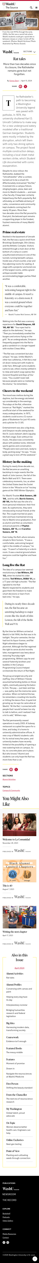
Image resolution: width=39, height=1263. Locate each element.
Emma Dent (14, 81)
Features (10, 1059)
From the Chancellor (16, 1094)
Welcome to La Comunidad (16, 839)
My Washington (14, 1109)
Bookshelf (6, 1214)
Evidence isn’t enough (16, 1042)
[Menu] (36, 5)
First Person (12, 1083)
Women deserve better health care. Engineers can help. (18, 1130)
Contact (6, 1238)
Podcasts (6, 1217)
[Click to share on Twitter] (25, 86)
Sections (27, 52)
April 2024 (19, 968)
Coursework (12, 1037)
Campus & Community (11, 791)
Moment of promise (15, 1064)
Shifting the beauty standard (19, 1088)
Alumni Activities (9, 779)
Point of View (13, 1151)
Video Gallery (8, 1221)
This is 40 (7, 885)
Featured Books (14, 1048)
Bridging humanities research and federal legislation (15, 1013)
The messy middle (14, 1053)
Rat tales (10, 978)
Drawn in (10, 1069)
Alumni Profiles (14, 984)
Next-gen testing (13, 1144)
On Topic (10, 1123)
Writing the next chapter (15, 931)
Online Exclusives (15, 1140)
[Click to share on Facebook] (20, 86)
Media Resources (9, 1234)
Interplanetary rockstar (16, 1005)
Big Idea (10, 1023)
